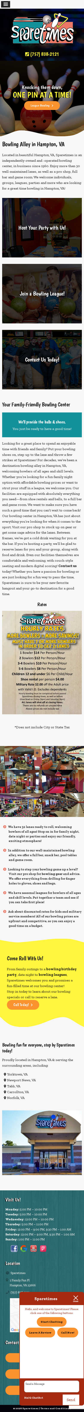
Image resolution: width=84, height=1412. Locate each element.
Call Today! (21, 1004)
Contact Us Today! (42, 359)
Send (71, 1399)
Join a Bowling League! (42, 293)
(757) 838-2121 (44, 54)
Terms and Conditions (55, 1408)
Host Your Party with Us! (42, 227)
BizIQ (27, 1397)
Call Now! (67, 1332)
